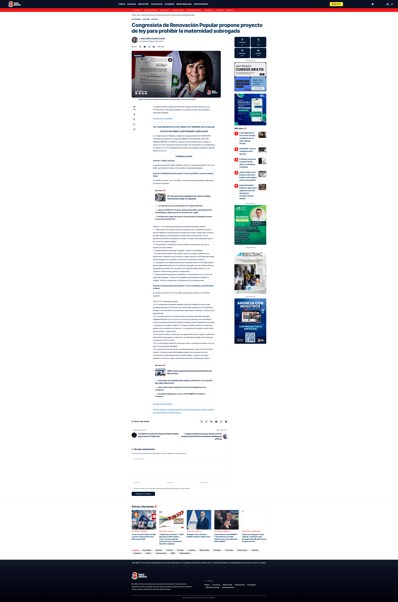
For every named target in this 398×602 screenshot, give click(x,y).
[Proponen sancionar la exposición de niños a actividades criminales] (262, 161)
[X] (258, 42)
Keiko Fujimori (164, 10)
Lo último (146, 19)
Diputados (230, 10)
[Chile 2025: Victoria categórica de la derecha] (262, 150)
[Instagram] (242, 53)
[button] (392, 4)
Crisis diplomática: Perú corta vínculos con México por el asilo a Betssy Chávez (247, 138)
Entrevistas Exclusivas (194, 10)
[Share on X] (140, 47)
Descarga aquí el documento (162, 118)
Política (154, 19)
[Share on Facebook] (134, 114)
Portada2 (217, 550)
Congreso (138, 10)
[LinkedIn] (258, 53)
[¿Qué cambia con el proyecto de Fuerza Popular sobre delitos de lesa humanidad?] (262, 174)
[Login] (387, 4)
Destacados (242, 550)
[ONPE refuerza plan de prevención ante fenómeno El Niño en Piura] (160, 372)
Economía (143, 531)
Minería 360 (227, 531)
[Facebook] (242, 42)
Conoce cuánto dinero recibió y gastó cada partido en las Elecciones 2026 (144, 536)
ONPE (173, 553)
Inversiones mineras (150, 10)
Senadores (219, 10)
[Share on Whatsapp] (134, 124)
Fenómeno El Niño (178, 10)
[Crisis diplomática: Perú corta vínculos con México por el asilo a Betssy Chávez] (262, 135)
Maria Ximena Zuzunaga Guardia (153, 38)
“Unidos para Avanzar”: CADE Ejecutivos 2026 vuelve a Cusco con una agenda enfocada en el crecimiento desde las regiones (171, 539)
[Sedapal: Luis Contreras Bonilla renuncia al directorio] (199, 520)
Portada (134, 15)
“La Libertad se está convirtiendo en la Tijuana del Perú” (180, 206)
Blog (138, 15)
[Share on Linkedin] (211, 422)
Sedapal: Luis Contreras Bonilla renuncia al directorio (198, 535)
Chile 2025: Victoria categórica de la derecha (247, 151)
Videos (148, 553)
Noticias (171, 531)
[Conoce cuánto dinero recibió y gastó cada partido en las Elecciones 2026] (144, 520)
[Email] (145, 47)
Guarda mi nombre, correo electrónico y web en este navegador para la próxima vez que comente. (162, 488)
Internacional (256, 531)
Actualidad (136, 19)
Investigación (208, 10)
